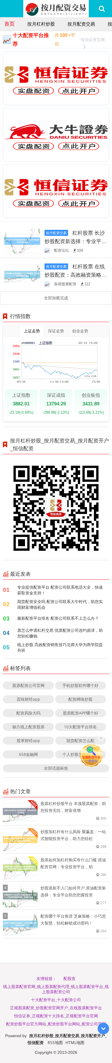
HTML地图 (74, 1042)
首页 (9, 23)
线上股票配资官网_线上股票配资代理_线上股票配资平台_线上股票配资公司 (56, 989)
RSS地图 (55, 1042)
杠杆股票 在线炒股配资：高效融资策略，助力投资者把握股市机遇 (76, 274)
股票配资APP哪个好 (80, 713)
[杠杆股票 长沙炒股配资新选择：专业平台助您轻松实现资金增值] (22, 240)
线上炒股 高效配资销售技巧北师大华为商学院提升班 (60, 647)
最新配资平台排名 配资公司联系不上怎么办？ (58, 618)
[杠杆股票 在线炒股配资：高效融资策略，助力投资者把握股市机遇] (22, 274)
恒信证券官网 (93, 39)
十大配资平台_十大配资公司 (56, 999)
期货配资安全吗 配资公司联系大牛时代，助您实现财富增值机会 (60, 604)
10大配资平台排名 (80, 726)
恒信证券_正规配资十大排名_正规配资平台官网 (56, 1015)
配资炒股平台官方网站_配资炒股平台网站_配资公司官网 (56, 1024)
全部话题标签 (56, 768)
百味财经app (28, 699)
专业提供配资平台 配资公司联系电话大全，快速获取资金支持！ (60, 590)
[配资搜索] (102, 8)
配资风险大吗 (28, 713)
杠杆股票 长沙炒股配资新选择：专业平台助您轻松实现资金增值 (76, 241)
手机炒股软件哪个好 (80, 685)
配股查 (69, 978)
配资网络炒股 (80, 699)
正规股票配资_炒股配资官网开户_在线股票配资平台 (56, 1007)
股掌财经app (28, 740)
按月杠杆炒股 (41, 24)
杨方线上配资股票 (28, 726)
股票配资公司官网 (28, 685)
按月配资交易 (81, 24)
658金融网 (28, 754)
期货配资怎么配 (80, 740)
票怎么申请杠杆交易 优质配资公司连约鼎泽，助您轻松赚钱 (60, 633)
